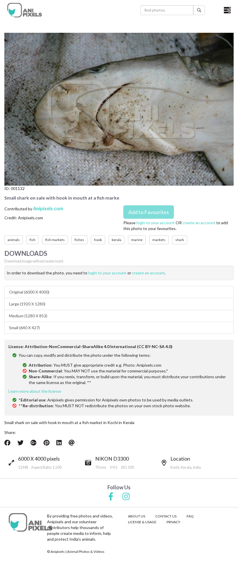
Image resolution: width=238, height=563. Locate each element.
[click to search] (199, 10)
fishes (79, 240)
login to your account (155, 222)
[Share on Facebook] (7, 442)
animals (14, 240)
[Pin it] (46, 442)
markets (158, 240)
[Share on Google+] (33, 442)
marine (137, 240)
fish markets (55, 240)
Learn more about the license (34, 391)
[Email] (71, 442)
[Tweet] (20, 442)
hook (98, 240)
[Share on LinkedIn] (59, 442)
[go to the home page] (24, 10)
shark (179, 240)
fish (32, 240)
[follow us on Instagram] (126, 497)
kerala (116, 240)
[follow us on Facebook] (110, 497)
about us (136, 516)
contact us (165, 516)
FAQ (190, 516)
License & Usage (142, 522)
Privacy (173, 522)
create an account (199, 222)
